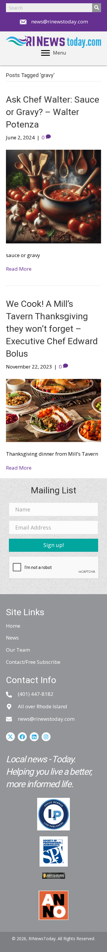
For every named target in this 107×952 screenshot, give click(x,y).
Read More (19, 268)
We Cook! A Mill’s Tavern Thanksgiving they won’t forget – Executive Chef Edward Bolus (52, 329)
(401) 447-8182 (36, 694)
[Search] (96, 7)
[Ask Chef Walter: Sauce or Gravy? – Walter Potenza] (53, 195)
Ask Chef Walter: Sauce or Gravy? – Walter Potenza (52, 112)
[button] (53, 545)
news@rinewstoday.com (59, 21)
